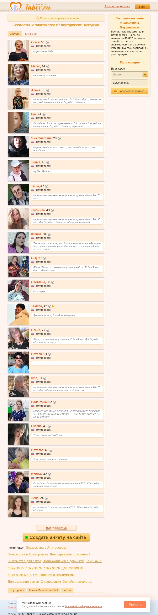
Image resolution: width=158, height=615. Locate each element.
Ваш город (118, 68)
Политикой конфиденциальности (83, 606)
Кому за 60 (52, 568)
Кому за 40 (16, 568)
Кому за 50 (34, 568)
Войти (142, 6)
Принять (135, 604)
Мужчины (31, 33)
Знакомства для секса (24, 561)
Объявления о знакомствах (54, 575)
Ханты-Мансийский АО (43, 590)
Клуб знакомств (20, 575)
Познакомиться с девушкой (63, 561)
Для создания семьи (23, 581)
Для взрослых (72, 568)
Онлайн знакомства (77, 581)
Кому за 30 (94, 561)
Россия (67, 590)
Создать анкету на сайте (57, 537)
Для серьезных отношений (70, 554)
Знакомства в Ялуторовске (46, 547)
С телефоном (51, 581)
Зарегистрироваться (117, 6)
